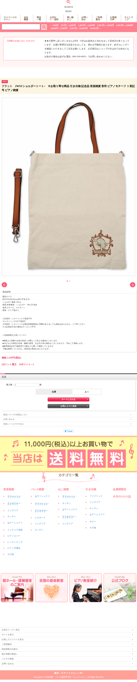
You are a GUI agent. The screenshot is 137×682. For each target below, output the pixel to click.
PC (81, 673)
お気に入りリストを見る (13, 639)
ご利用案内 (99, 18)
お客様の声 (113, 18)
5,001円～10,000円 (79, 28)
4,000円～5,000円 (59, 28)
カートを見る (8, 634)
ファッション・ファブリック (15, 497)
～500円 (54, 25)
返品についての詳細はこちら (15, 415)
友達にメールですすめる (13, 424)
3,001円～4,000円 (124, 25)
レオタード (40, 517)
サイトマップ (128, 18)
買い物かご (70, 18)
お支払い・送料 (54, 18)
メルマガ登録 (8, 659)
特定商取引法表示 (10, 649)
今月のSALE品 (122, 496)
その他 (10, 554)
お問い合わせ (8, 419)
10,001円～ (95, 28)
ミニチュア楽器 (15, 530)
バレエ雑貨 (37, 489)
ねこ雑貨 (63, 489)
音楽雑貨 (8, 489)
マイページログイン (10, 18)
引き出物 (91, 489)
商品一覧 (39, 18)
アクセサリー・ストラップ (15, 504)
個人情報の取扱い (10, 654)
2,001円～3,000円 (105, 25)
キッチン (11, 516)
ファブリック (96, 496)
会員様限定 (119, 489)
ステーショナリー (15, 523)
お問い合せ (84, 18)
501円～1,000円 (68, 25)
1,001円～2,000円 (86, 25)
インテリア (12, 510)
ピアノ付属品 (13, 548)
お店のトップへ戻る (11, 630)
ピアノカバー (13, 536)
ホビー (93, 521)
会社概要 (26, 18)
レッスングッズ (15, 542)
